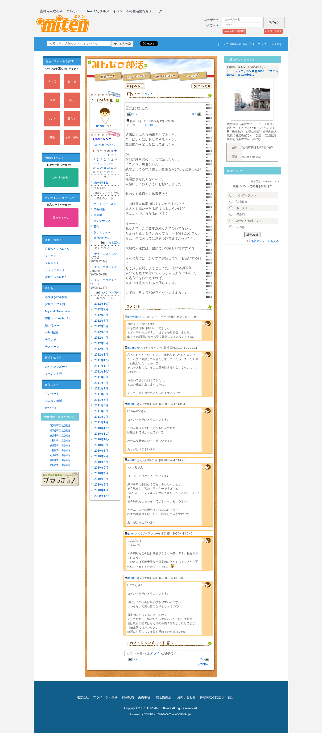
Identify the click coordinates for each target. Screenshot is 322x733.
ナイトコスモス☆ (105, 204)
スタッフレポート (56, 366)
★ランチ (50, 339)
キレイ (52, 118)
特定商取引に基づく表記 (216, 697)
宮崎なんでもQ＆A (57, 249)
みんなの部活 (53, 400)
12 (98, 163)
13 (101, 163)
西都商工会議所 (60, 465)
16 (112, 163)
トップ (224, 44)
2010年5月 (101, 467)
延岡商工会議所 (60, 435)
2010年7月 (101, 456)
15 (108, 163)
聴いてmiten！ (54, 325)
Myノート (51, 407)
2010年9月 (101, 445)
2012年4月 (101, 337)
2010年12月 (102, 428)
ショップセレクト (56, 270)
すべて (52, 81)
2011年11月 (102, 366)
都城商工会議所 (60, 430)
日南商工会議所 (60, 450)
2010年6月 (101, 462)
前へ (134, 114)
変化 (96, 226)
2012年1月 (101, 354)
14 (105, 163)
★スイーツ (52, 346)
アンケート (52, 393)
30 (112, 172)
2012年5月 (101, 332)
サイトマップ (257, 44)
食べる (72, 81)
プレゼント (52, 263)
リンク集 (274, 44)
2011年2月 (101, 416)
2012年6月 (101, 326)
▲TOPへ (203, 664)
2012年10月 (102, 303)
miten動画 (51, 332)
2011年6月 (101, 394)
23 (112, 168)
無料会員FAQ (238, 44)
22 (108, 168)
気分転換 (99, 209)
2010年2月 (101, 484)
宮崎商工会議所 (60, 425)
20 (101, 168)
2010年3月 (101, 479)
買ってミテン (61, 217)
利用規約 (128, 697)
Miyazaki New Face (57, 311)
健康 (52, 137)
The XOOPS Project (180, 714)
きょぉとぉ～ (102, 232)
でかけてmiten (61, 177)
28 (105, 172)
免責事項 (144, 697)
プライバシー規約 (105, 697)
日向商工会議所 (60, 440)
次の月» (110, 145)
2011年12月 (102, 360)
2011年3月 (101, 411)
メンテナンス (102, 221)
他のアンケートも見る (265, 241)
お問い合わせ (186, 697)
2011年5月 (101, 399)
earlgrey (132, 347)
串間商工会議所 (60, 460)
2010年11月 (102, 433)
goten (131, 533)
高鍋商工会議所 (60, 445)
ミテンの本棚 (53, 373)
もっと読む (113, 242)
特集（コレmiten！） (58, 318)
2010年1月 (101, 490)
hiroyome (133, 317)
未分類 (148, 125)
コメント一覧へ (110, 292)
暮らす (72, 118)
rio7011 (101, 126)
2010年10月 (102, 439)
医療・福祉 (72, 137)
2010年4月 (101, 473)
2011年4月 (101, 405)
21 (105, 168)
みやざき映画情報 (56, 297)
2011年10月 (102, 371)
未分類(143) (102, 182)
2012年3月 (101, 343)
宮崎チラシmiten (55, 277)
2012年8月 (101, 315)
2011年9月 (101, 377)
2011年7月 (101, 388)
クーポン (50, 256)
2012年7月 (101, 320)
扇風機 (98, 215)
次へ (195, 114)
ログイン (156, 653)
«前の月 (99, 145)
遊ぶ (52, 100)
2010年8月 (101, 450)
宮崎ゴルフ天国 (55, 304)
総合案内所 (163, 697)
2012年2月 (101, 349)
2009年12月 (102, 496)
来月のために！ (103, 237)
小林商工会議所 (60, 455)
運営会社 (83, 697)
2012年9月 (101, 309)
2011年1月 (101, 422)
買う (72, 100)
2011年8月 (101, 383)
